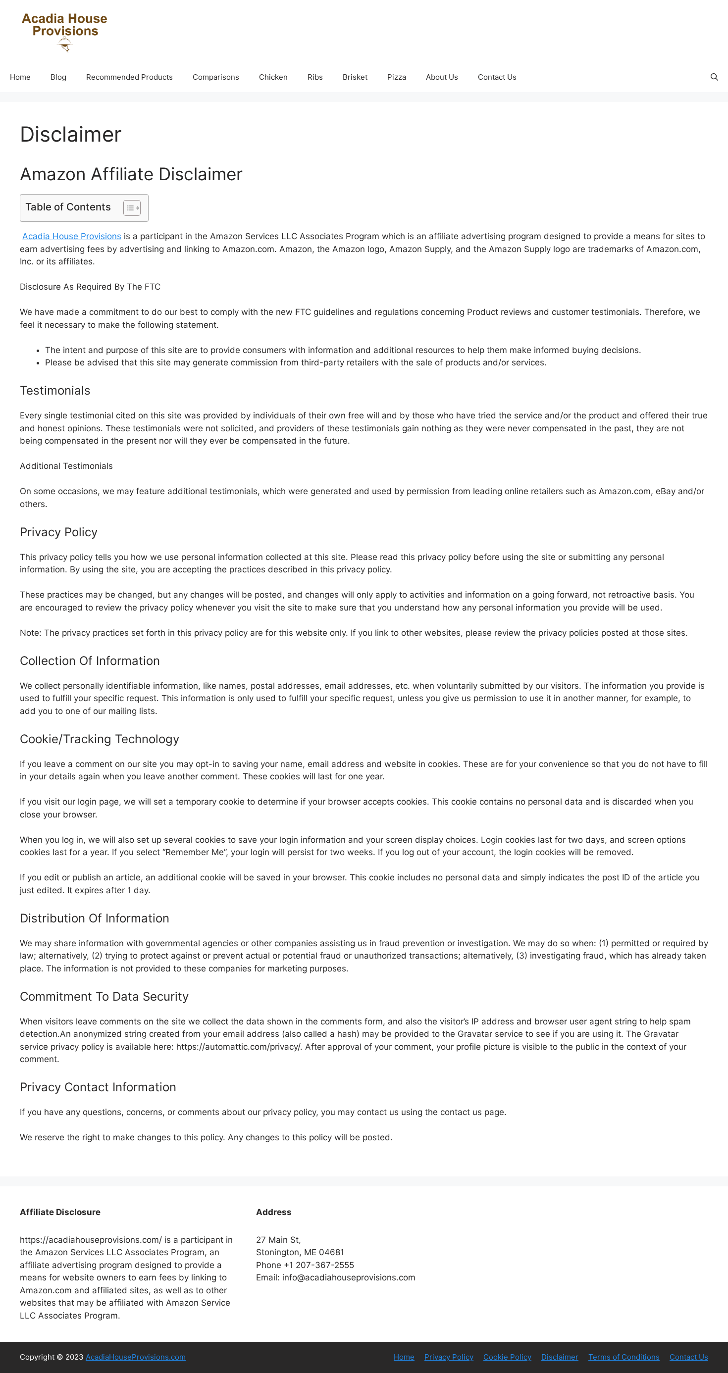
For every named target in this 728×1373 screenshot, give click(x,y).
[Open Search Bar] (714, 77)
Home (20, 77)
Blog (58, 77)
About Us (442, 77)
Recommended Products (129, 77)
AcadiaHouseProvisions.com (136, 1357)
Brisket (355, 77)
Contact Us (497, 77)
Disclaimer (559, 1357)
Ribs (315, 77)
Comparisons (216, 77)
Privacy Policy (448, 1357)
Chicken (273, 77)
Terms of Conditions (624, 1357)
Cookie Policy (507, 1357)
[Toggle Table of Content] (127, 208)
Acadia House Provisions (71, 236)
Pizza (396, 77)
